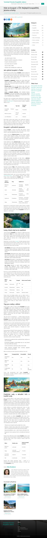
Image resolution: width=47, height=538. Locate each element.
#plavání (33, 102)
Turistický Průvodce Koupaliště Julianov (15, 2)
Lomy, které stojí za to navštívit (11, 63)
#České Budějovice (36, 100)
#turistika (40, 86)
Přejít (43, 3)
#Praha (33, 95)
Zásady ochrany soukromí (23, 528)
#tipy (40, 97)
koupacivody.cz (10, 101)
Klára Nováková (8, 17)
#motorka (33, 105)
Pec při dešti (25, 3)
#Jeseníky (38, 95)
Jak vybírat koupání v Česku (10, 58)
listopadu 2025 (35, 64)
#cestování (39, 89)
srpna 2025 (34, 71)
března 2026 (34, 54)
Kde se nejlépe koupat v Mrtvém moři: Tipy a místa (22, 495)
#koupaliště (34, 86)
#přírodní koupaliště (36, 90)
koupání (17, 241)
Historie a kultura (35, 42)
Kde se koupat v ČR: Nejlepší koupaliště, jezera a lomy (10, 495)
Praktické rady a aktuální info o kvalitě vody (13, 67)
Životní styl (34, 35)
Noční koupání (14, 3)
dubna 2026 (34, 52)
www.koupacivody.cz (8, 175)
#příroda (33, 89)
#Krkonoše (39, 87)
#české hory (39, 102)
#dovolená (34, 99)
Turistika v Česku (35, 30)
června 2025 (34, 76)
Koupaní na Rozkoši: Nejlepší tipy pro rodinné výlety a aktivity (9, 511)
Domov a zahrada (35, 40)
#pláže (39, 99)
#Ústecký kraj (34, 97)
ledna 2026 (34, 59)
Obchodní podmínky (21, 527)
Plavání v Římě (31, 3)
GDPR (19, 530)
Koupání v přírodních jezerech (10, 61)
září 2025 (34, 69)
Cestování (34, 25)
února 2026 (34, 57)
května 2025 (34, 79)
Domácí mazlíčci (35, 32)
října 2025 (34, 66)
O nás (19, 526)
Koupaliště (19, 17)
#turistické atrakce (36, 104)
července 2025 (35, 74)
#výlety (33, 92)
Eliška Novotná (21, 496)
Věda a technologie (36, 37)
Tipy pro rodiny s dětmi (9, 65)
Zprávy (33, 45)
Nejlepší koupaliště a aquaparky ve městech (13, 60)
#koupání (33, 87)
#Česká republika (35, 94)
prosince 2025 (35, 62)
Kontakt (19, 531)
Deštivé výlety (20, 3)
